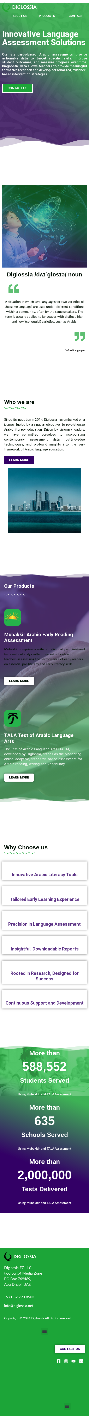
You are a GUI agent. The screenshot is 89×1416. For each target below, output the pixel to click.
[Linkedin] (81, 1361)
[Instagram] (66, 1361)
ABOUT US (20, 16)
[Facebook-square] (58, 1361)
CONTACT (76, 16)
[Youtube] (73, 1361)
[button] (44, 1331)
